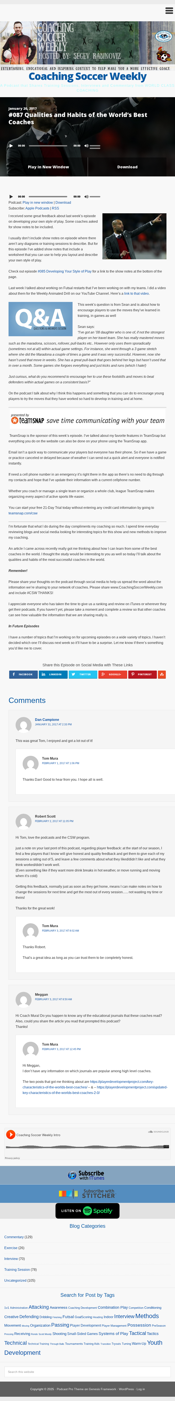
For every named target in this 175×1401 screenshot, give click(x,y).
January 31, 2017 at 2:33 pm (53, 724)
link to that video (136, 293)
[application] (87, 144)
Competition (136, 1307)
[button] (87, 10)
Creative (11, 1317)
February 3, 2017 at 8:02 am (60, 930)
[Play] (12, 145)
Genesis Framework (102, 1389)
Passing (60, 1325)
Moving (25, 1326)
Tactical (137, 1333)
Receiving (22, 1334)
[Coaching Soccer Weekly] (87, 68)
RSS (55, 208)
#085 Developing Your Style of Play (65, 271)
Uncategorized (15, 1280)
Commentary (14, 1237)
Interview (11, 1259)
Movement (12, 1325)
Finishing (57, 1317)
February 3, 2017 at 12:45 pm (61, 1049)
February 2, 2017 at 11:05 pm (54, 821)
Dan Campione (47, 719)
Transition (106, 1344)
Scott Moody (45, 1334)
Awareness (58, 1308)
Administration (19, 1307)
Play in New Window (48, 166)
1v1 (6, 1307)
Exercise (11, 1248)
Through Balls (57, 1344)
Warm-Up (139, 1343)
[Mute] (86, 145)
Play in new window (38, 202)
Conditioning (152, 1307)
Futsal (68, 1316)
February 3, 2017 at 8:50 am (53, 999)
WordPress (126, 1389)
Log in (141, 1389)
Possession (139, 1325)
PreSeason (159, 1325)
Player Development (85, 1325)
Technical (15, 1343)
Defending (29, 1316)
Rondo (34, 1334)
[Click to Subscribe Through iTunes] (87, 1175)
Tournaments (74, 1343)
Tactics (153, 1334)
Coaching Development (82, 1307)
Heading (98, 1317)
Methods (147, 1316)
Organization (40, 1325)
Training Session (17, 1269)
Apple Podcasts (37, 208)
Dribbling (45, 1317)
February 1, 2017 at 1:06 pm (60, 763)
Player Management (114, 1325)
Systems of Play (113, 1333)
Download (127, 166)
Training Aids (92, 1343)
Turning (126, 1343)
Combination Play (113, 1307)
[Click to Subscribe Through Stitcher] (87, 1194)
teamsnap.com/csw (23, 513)
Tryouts (116, 1343)
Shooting (59, 1334)
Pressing (8, 1334)
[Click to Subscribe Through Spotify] (87, 1211)
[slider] (96, 145)
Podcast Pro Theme (70, 1389)
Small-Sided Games (82, 1334)
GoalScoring (83, 1317)
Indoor (108, 1317)
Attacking (39, 1307)
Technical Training (38, 1343)
